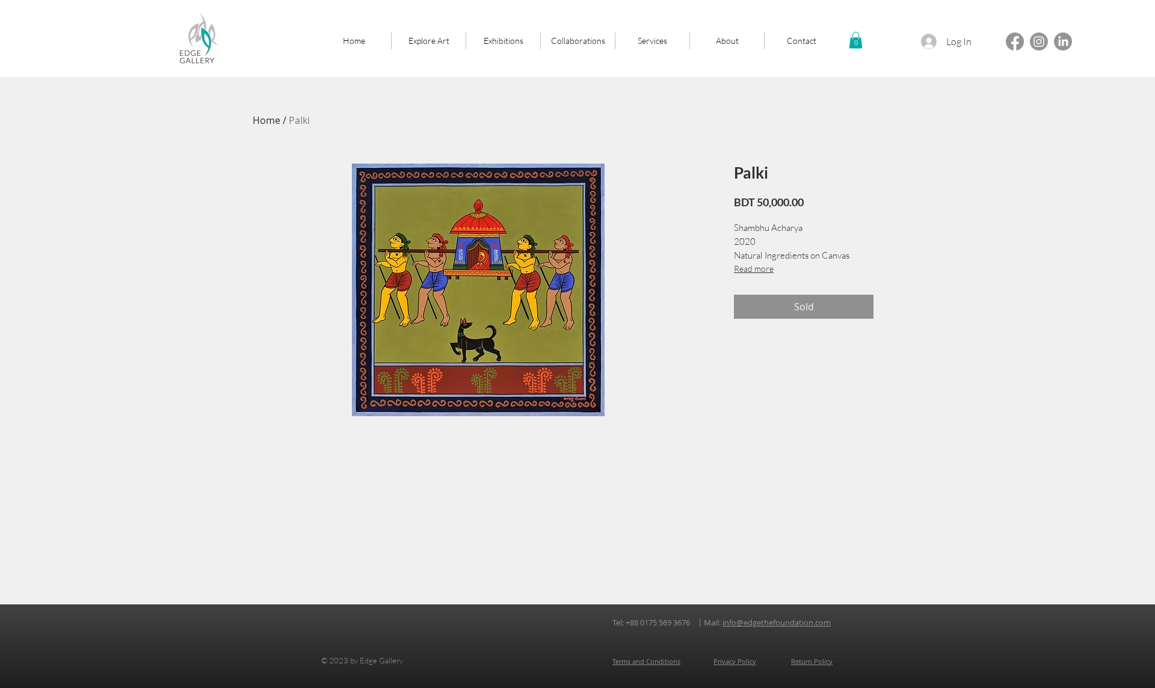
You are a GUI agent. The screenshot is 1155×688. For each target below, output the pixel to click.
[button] (856, 40)
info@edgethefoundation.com (776, 622)
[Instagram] (1039, 41)
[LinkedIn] (1063, 41)
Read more (754, 268)
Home (266, 120)
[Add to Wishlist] (890, 307)
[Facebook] (1015, 41)
